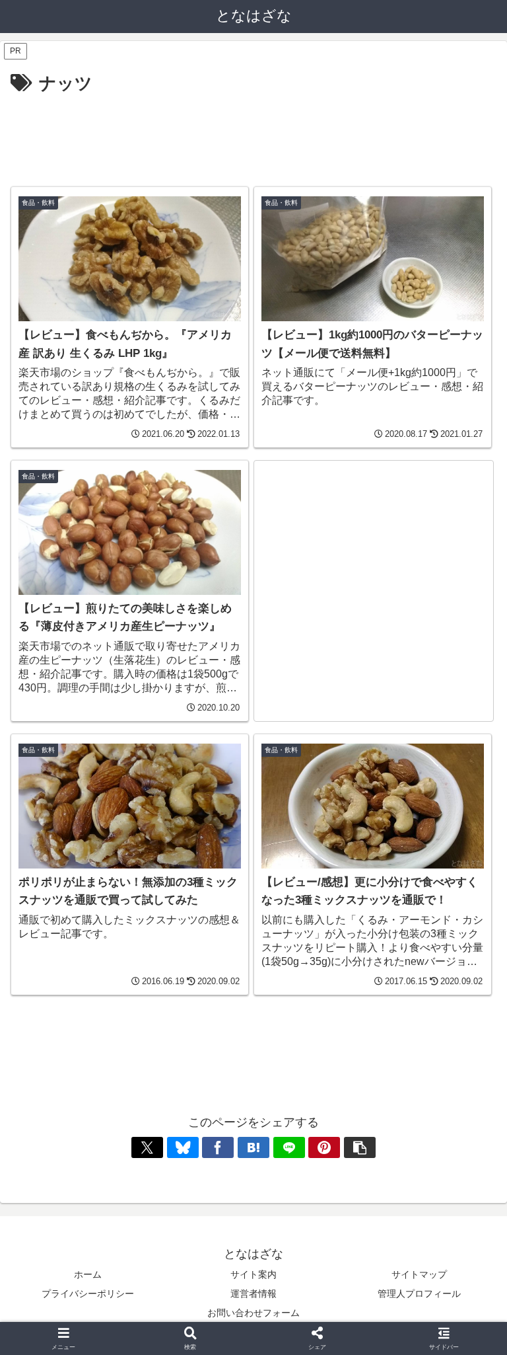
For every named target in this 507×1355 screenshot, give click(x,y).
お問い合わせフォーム (253, 1312)
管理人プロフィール (419, 1293)
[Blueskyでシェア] (183, 1147)
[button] (360, 1147)
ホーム (88, 1274)
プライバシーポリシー (88, 1293)
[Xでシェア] (147, 1147)
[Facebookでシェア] (218, 1147)
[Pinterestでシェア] (324, 1147)
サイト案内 (253, 1274)
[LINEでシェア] (289, 1147)
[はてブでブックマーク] (253, 1147)
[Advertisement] (253, 135)
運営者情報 (253, 1293)
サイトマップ (419, 1274)
